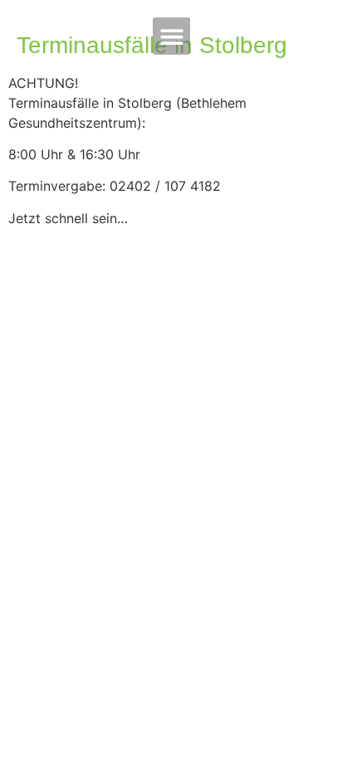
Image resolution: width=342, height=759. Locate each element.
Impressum (62, 398)
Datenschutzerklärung (116, 482)
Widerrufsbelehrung (105, 454)
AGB (31, 426)
